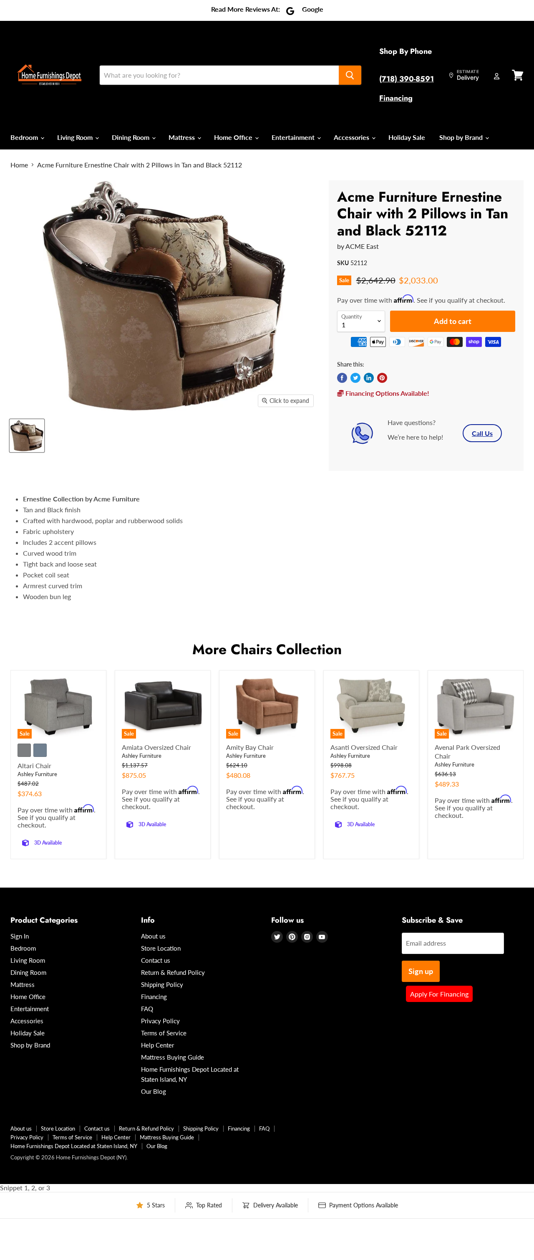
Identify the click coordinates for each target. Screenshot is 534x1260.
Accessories (352, 137)
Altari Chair (34, 765)
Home (19, 165)
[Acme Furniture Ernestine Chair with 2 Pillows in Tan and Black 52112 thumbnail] (27, 435)
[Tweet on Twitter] (355, 378)
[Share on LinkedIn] (369, 378)
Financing (396, 98)
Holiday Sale (406, 137)
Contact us (155, 960)
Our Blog (153, 1091)
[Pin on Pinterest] (382, 378)
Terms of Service (163, 1033)
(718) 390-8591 (406, 78)
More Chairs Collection (267, 649)
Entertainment (294, 137)
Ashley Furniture (37, 774)
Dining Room (131, 137)
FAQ (147, 1008)
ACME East (362, 246)
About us (153, 936)
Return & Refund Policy (173, 972)
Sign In (19, 936)
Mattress (182, 137)
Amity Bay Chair (250, 747)
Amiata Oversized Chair (156, 747)
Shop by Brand (461, 137)
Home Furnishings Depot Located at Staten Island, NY (73, 1146)
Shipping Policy (162, 984)
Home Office (234, 137)
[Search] (350, 75)
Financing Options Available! (386, 393)
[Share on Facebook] (342, 378)
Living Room (75, 137)
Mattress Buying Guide (172, 1057)
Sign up (420, 971)
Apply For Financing (439, 994)
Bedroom (25, 137)
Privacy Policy (160, 1021)
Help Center (157, 1045)
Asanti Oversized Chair (364, 747)
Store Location (161, 948)
